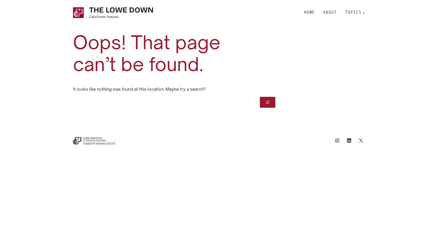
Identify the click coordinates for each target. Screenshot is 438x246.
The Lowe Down (121, 10)
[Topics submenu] (363, 12)
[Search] (268, 102)
